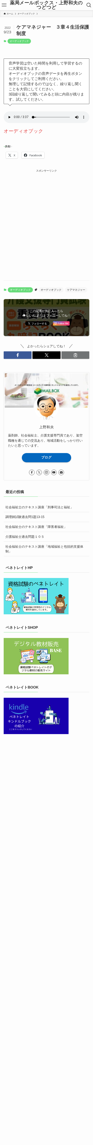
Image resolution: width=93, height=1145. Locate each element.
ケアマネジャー (76, 289)
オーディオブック (19, 41)
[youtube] (54, 472)
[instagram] (46, 472)
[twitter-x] (39, 472)
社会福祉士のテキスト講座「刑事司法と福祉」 (39, 507)
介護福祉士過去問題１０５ (24, 536)
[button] (18, 355)
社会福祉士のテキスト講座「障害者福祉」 (36, 527)
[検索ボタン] (89, 5)
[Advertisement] (46, 219)
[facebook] (32, 472)
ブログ (46, 457)
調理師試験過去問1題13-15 (24, 517)
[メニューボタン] (4, 5)
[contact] (61, 472)
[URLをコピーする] (75, 355)
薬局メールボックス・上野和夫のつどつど (46, 5)
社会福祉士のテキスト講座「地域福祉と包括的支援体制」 (44, 549)
